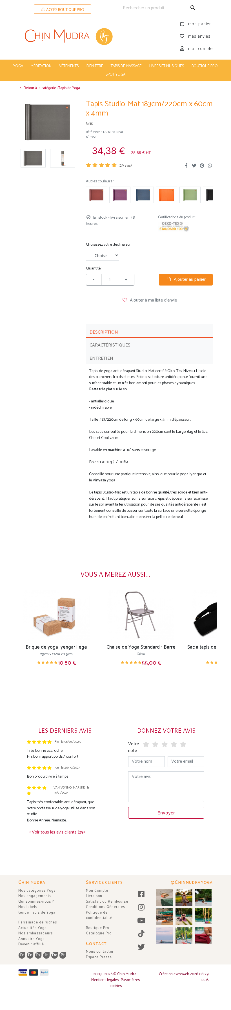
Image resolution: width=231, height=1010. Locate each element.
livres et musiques (166, 66)
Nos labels (27, 907)
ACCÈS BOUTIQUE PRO (64, 10)
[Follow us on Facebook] (141, 894)
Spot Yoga (115, 74)
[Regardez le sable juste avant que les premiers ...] (164, 935)
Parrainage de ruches (37, 922)
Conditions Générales (105, 907)
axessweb (181, 974)
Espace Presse (99, 957)
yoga (18, 66)
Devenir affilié (31, 944)
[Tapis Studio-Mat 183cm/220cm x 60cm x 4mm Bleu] (143, 195)
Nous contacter (100, 952)
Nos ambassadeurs (35, 933)
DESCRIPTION (104, 332)
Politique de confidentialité (99, 915)
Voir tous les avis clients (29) (58, 832)
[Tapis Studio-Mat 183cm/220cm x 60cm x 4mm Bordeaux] (96, 195)
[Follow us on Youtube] (141, 921)
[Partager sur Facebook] (186, 165)
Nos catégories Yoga (37, 891)
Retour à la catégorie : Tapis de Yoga (51, 88)
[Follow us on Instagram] (141, 907)
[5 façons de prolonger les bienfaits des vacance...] (164, 897)
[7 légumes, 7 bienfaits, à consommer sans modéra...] (164, 916)
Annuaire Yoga (31, 939)
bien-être (94, 66)
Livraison (94, 896)
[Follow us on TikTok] (141, 934)
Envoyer (166, 813)
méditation (41, 66)
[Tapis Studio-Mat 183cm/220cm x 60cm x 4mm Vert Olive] (190, 195)
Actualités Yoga (32, 928)
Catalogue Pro (99, 933)
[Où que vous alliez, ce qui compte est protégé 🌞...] (184, 897)
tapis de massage (126, 66)
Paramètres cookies (125, 983)
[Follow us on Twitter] (141, 947)
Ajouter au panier (189, 279)
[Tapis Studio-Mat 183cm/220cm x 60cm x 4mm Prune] (119, 195)
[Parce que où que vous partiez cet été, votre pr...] (203, 935)
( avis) (125, 166)
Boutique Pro (97, 928)
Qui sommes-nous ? (36, 902)
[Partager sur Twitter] (194, 165)
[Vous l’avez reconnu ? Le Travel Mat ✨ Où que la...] (184, 935)
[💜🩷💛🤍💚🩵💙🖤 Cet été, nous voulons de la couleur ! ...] (203, 916)
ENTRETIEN (101, 358)
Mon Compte (97, 891)
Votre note (133, 747)
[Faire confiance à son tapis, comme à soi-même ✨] (203, 897)
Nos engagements (34, 896)
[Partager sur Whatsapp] (210, 165)
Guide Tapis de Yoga (36, 913)
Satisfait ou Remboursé (107, 902)
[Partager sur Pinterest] (202, 165)
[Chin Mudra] (67, 36)
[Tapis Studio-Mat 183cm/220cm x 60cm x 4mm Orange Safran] (166, 195)
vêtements (69, 66)
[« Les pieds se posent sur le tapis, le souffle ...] (184, 916)
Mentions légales (105, 980)
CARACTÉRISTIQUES (110, 345)
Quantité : (94, 268)
